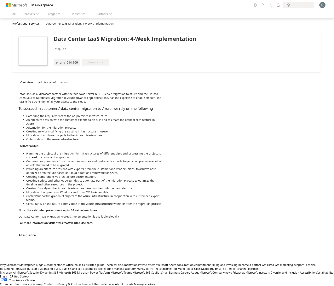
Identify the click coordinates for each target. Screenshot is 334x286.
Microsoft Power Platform (93, 272)
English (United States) (14, 276)
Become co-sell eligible (98, 269)
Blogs (39, 265)
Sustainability (324, 272)
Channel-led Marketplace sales (180, 269)
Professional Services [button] (26, 23)
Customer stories (54, 265)
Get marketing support (289, 265)
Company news (222, 272)
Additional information (53, 82)
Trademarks (106, 284)
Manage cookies (144, 284)
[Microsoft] (16, 5)
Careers (185, 272)
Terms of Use (90, 284)
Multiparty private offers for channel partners (229, 269)
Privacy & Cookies (69, 284)
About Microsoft (201, 272)
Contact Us (51, 284)
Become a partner (249, 265)
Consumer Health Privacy (16, 284)
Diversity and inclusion (284, 272)
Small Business (170, 272)
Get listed (268, 265)
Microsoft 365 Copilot (146, 272)
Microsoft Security (27, 272)
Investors (264, 272)
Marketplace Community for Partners (137, 269)
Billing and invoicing (224, 265)
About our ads (124, 284)
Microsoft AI (8, 272)
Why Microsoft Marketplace (17, 265)
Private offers (146, 265)
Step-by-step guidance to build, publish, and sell (51, 269)
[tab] (28, 82)
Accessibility (307, 272)
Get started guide (93, 265)
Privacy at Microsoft (245, 272)
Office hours (73, 265)
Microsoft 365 (67, 272)
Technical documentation (121, 265)
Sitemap (37, 284)
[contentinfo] (43, 23)
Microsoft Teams (121, 272)
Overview (26, 82)
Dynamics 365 (49, 272)
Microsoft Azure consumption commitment (183, 265)
